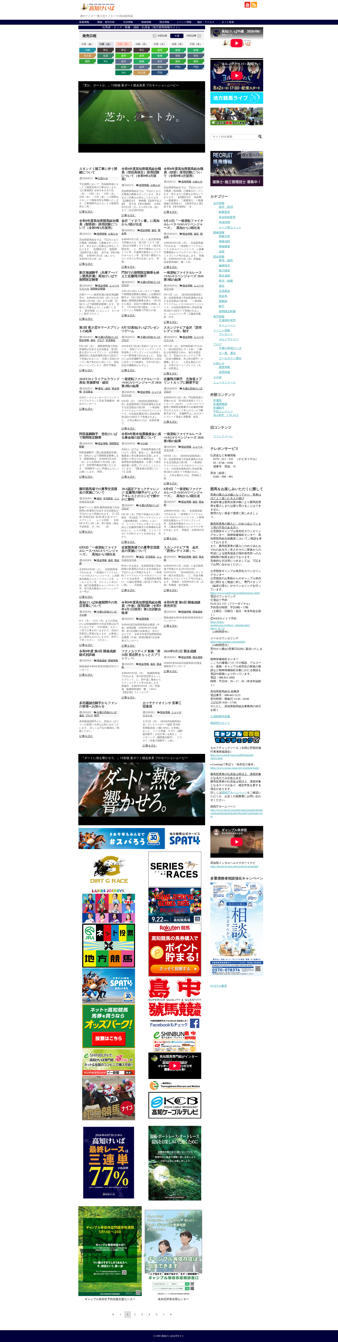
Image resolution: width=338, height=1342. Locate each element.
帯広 (105, 50)
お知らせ (103, 178)
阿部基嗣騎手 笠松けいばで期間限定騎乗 (98, 435)
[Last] (171, 1314)
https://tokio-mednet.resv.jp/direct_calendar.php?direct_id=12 (230, 625)
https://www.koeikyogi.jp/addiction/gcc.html (235, 592)
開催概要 (224, 246)
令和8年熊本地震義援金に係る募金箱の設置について (141, 435)
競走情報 (164, 22)
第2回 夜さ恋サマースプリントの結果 (99, 329)
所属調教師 (220, 404)
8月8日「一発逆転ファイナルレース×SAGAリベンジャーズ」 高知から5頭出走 (98, 551)
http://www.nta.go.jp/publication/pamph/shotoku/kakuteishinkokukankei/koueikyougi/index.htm (236, 813)
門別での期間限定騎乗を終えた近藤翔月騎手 (140, 274)
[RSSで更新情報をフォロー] (254, 5)
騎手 (96, 715)
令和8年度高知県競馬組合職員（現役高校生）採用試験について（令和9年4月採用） (141, 174)
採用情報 (144, 185)
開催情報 (146, 22)
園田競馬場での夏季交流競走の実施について (98, 490)
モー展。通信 (227, 353)
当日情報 (128, 22)
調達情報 (224, 367)
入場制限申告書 (220, 716)
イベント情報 (184, 22)
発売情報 (218, 316)
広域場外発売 (227, 320)
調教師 (223, 301)
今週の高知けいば (150, 282)
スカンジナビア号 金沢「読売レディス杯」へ (181, 549)
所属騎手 (218, 407)
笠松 (159, 67)
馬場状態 (224, 222)
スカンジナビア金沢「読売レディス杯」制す (183, 329)
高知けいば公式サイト (172, 1336)
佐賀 (105, 55)
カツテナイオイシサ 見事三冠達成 (162, 704)
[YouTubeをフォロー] (247, 5)
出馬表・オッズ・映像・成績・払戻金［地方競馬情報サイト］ (141, 27)
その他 (144, 443)
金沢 (123, 61)
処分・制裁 (226, 280)
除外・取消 (226, 206)
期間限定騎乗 (97, 289)
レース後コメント (230, 227)
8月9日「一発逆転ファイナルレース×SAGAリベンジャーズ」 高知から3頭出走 (183, 492)
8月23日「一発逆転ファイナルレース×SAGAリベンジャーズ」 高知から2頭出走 (183, 224)
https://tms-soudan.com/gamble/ (227, 641)
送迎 (221, 251)
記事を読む (86, 211)
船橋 (141, 61)
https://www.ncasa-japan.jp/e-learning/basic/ (234, 767)
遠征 (154, 230)
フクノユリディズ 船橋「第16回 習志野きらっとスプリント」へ (140, 654)
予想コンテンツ (223, 411)
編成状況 (224, 265)
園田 (87, 61)
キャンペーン (227, 325)
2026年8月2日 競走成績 (180, 651)
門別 (159, 72)
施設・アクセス (206, 22)
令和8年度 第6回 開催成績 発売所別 (182, 604)
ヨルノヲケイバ (229, 339)
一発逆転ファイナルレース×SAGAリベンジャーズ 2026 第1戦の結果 (184, 437)
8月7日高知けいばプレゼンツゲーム (140, 329)
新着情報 (84, 22)
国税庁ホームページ (234, 792)
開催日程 (224, 236)
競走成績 (197, 657)
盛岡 (123, 55)
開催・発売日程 (106, 22)
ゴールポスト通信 (230, 358)
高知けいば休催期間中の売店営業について (98, 604)
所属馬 (217, 400)
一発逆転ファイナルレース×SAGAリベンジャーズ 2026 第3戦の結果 (184, 276)
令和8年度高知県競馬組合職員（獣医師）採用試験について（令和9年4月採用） (99, 224)
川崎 (87, 50)
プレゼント (226, 334)
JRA (106, 61)
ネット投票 (227, 22)
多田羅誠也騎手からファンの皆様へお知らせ (98, 704)
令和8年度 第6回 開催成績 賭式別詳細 (97, 652)
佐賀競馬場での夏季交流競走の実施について (140, 549)
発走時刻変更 (227, 217)
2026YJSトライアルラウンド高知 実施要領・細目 (99, 380)
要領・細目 (104, 388)
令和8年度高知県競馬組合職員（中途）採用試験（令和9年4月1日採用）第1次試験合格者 (141, 608)
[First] (113, 1314)
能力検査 (224, 270)
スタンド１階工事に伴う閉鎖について (98, 170)
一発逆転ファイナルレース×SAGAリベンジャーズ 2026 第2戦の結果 (141, 382)
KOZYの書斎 (218, 985)
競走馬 (223, 296)
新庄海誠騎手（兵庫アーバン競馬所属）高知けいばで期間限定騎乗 (98, 276)
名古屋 (87, 55)
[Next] (163, 1314)
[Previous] (120, 1314)
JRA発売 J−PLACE (226, 415)
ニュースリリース (224, 382)
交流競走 (110, 340)
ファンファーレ (223, 436)
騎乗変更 (224, 212)
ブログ (125, 285)
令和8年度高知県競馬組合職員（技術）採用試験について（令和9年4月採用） (183, 172)
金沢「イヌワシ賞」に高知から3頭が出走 (140, 222)
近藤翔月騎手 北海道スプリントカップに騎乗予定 (183, 380)
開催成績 (197, 611)
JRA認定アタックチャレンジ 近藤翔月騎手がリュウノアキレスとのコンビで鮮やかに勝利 (140, 494)
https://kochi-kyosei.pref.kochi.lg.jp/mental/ (234, 866)
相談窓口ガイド (220, 722)
